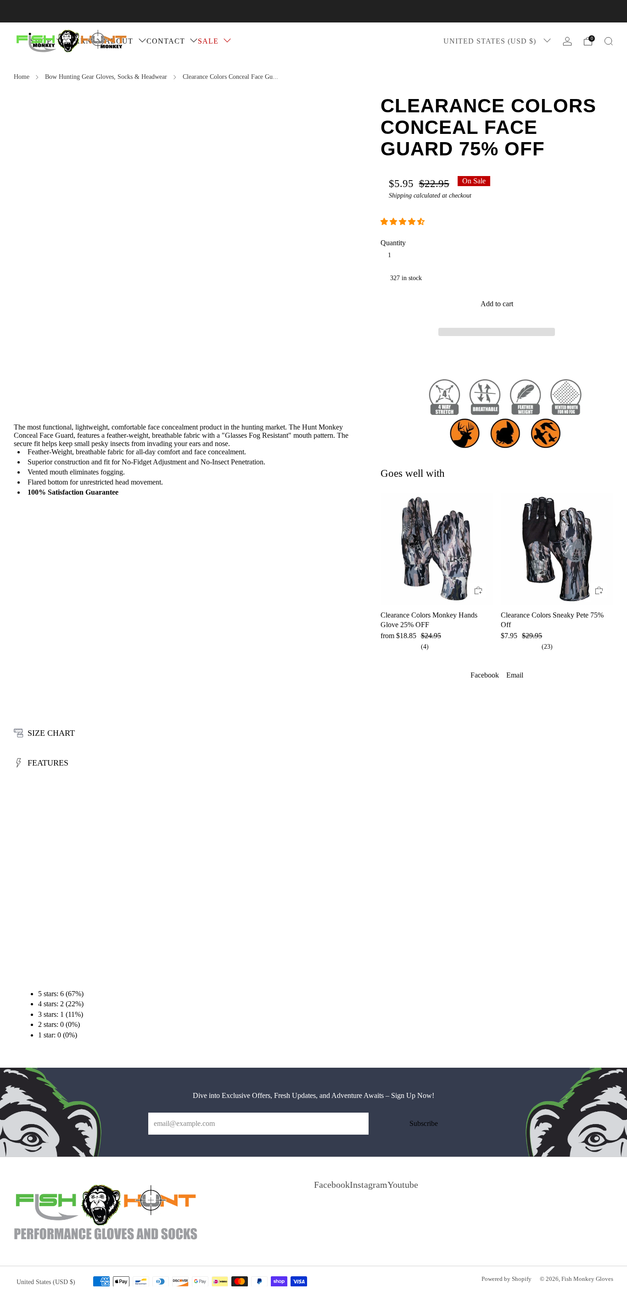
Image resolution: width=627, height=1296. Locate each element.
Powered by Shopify (506, 1279)
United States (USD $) (490, 41)
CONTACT (165, 41)
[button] (403, 222)
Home (21, 76)
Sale (208, 41)
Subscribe (423, 1123)
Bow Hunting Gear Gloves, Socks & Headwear (106, 76)
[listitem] (313, 11)
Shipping (400, 195)
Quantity (393, 243)
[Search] (608, 41)
